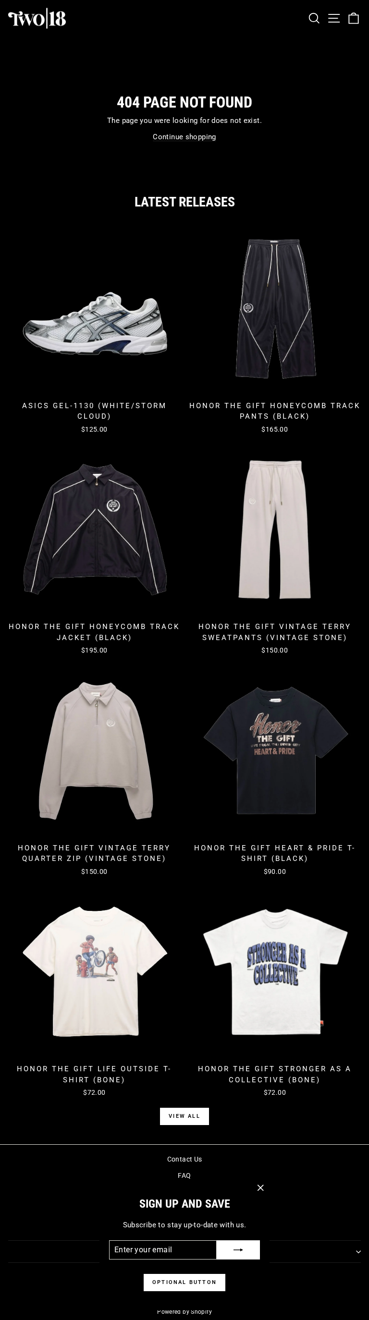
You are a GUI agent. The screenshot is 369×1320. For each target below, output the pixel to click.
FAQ (184, 1175)
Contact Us (184, 1159)
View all (184, 1116)
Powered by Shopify (184, 1311)
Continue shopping (184, 137)
